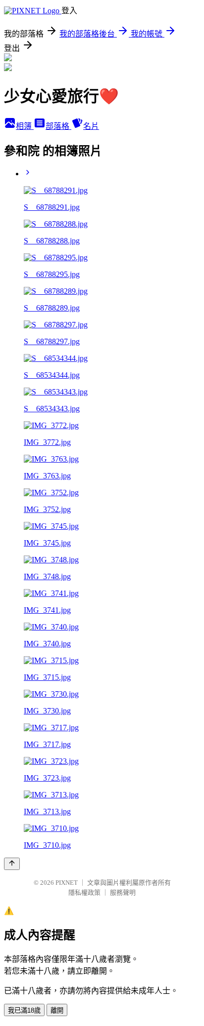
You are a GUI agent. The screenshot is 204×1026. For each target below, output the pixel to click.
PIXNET (66, 882)
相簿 (25, 126)
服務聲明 (123, 892)
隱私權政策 (84, 892)
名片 (91, 126)
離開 (57, 1010)
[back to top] (12, 864)
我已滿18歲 (24, 1010)
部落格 (58, 126)
